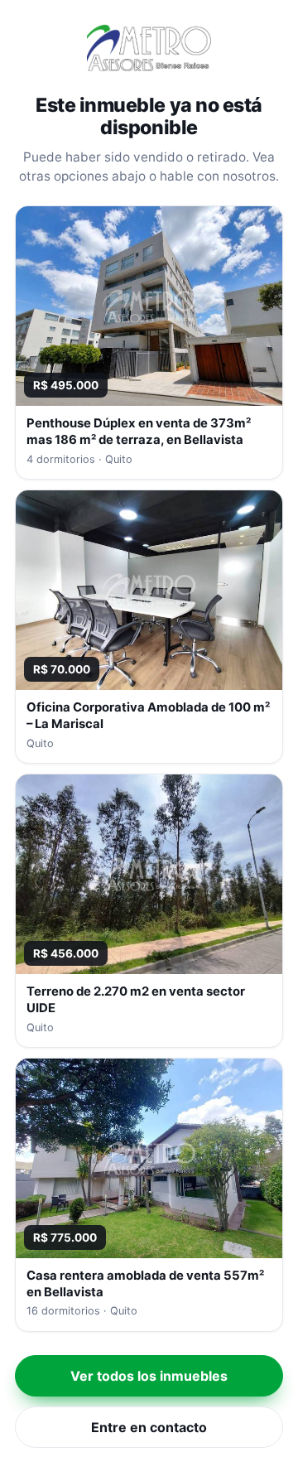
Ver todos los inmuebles (149, 1376)
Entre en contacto (149, 1427)
